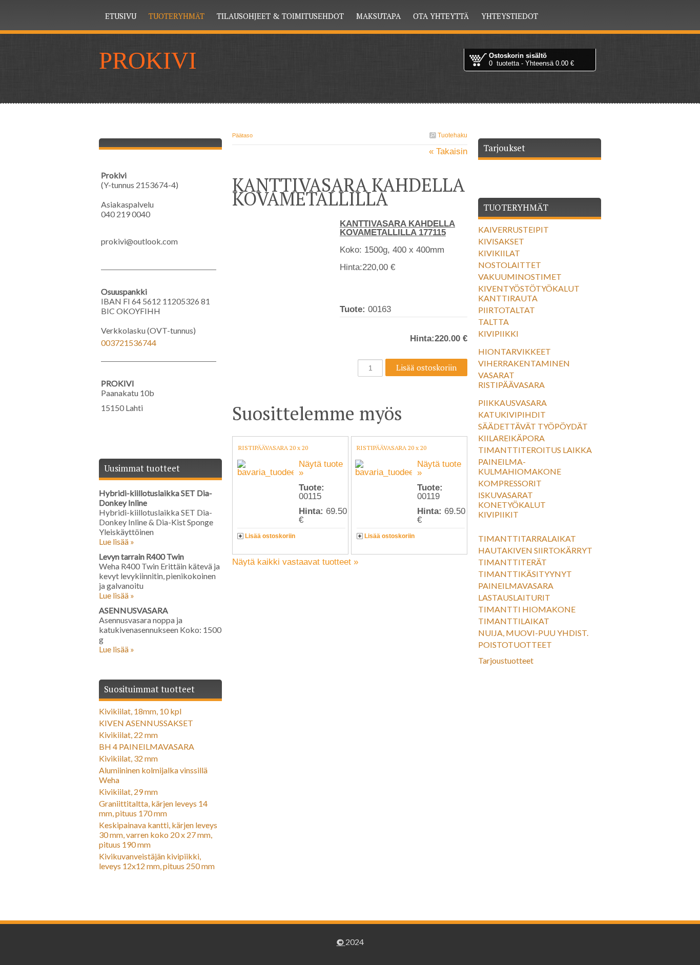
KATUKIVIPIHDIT (512, 414)
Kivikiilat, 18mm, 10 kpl (140, 711)
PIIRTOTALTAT (506, 310)
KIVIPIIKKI (498, 333)
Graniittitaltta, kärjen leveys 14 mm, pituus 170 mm (153, 808)
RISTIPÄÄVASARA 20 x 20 (273, 447)
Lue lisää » (116, 541)
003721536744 (128, 342)
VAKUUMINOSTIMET (520, 276)
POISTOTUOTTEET (515, 644)
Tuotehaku (451, 135)
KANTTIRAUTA (508, 298)
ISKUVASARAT (505, 495)
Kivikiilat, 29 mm (128, 791)
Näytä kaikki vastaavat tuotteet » (295, 562)
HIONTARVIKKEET (514, 351)
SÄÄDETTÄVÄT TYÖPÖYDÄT (533, 426)
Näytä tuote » (321, 468)
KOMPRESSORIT (510, 483)
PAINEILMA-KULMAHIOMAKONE (519, 466)
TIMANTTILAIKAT (513, 621)
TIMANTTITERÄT (512, 562)
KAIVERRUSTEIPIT (513, 229)
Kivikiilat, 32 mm (128, 758)
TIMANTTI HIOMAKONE (526, 609)
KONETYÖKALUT (512, 504)
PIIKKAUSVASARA (512, 402)
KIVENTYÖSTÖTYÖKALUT (529, 288)
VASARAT (496, 375)
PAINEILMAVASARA (515, 585)
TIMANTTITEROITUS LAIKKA (535, 450)
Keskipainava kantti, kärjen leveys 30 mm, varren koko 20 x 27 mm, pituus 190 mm (158, 834)
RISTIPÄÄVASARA (511, 384)
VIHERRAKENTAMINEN (524, 363)
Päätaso (242, 135)
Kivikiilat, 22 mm (128, 735)
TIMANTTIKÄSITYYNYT (525, 574)
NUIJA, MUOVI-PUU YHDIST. (533, 633)
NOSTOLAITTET (509, 265)
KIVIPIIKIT (498, 514)
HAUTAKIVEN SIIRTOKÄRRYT (535, 550)
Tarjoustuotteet (505, 660)
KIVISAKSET (501, 241)
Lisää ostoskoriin (270, 536)
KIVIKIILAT (499, 253)
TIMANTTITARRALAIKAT (527, 538)
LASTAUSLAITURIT (514, 597)
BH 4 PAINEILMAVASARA (146, 746)
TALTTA (493, 321)
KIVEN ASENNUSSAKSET (146, 723)
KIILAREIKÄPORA (511, 438)
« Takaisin (448, 151)
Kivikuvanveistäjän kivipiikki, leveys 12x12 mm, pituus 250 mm (157, 861)
